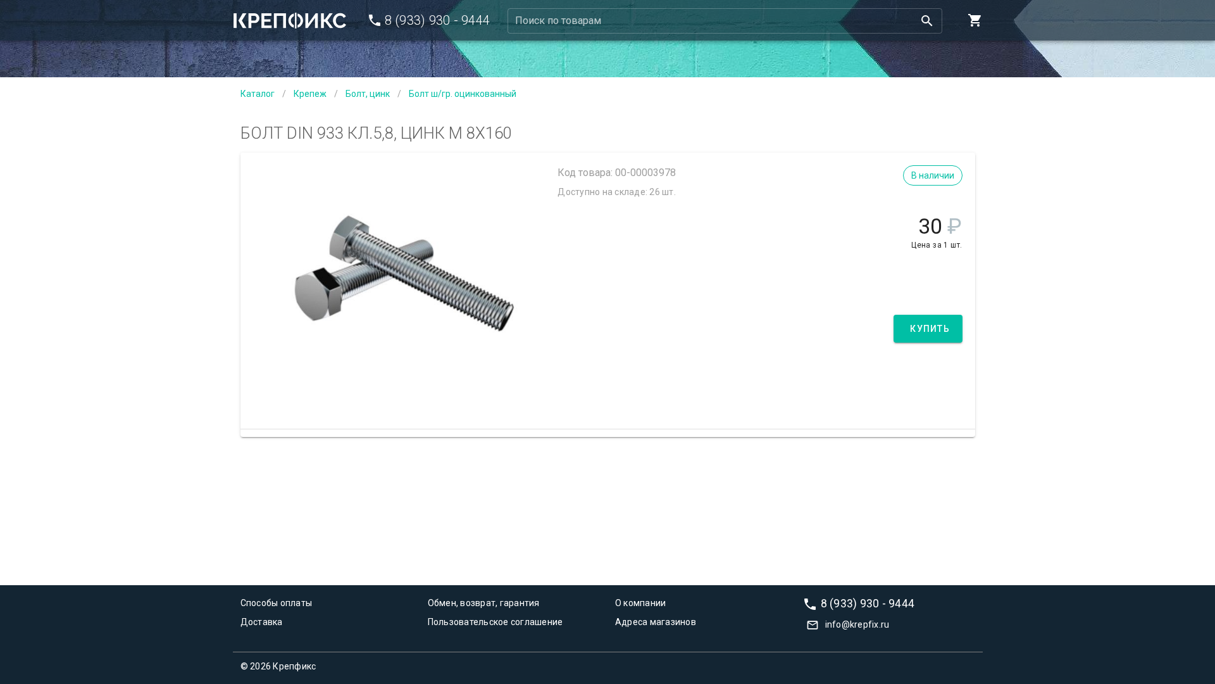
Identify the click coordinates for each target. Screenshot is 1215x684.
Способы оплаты (276, 603)
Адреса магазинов (655, 622)
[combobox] (725, 21)
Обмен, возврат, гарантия (484, 603)
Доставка (261, 622)
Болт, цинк (368, 94)
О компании (640, 603)
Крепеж (310, 94)
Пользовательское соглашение (495, 622)
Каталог (257, 94)
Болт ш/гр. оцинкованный (462, 94)
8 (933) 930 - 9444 (868, 603)
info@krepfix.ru (857, 624)
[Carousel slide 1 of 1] (396, 398)
